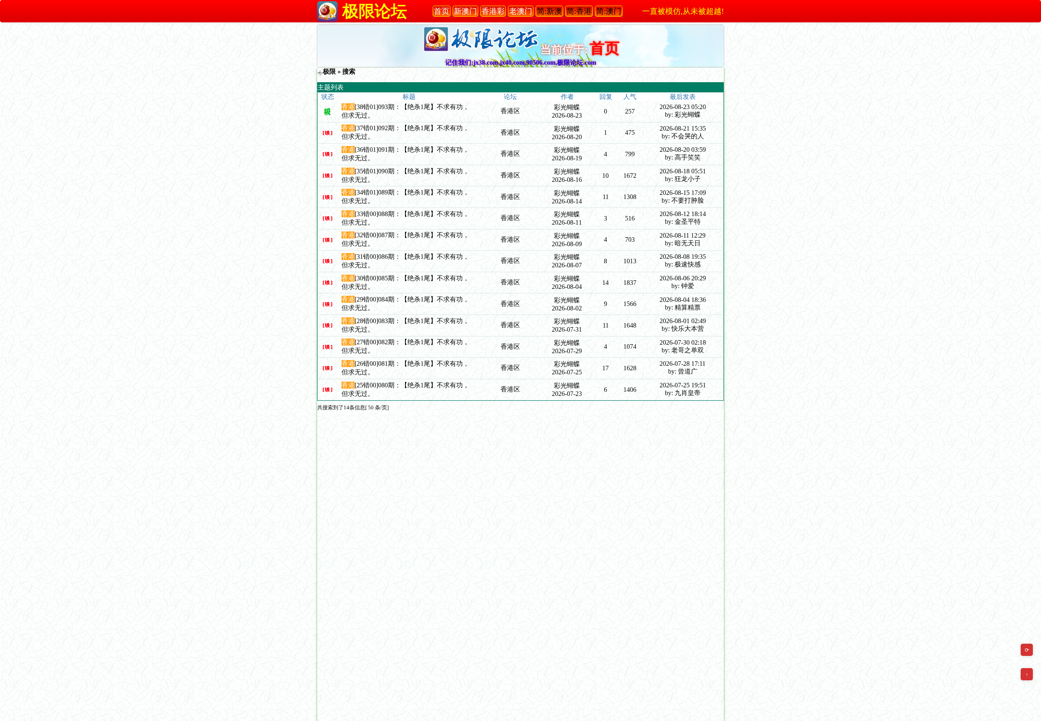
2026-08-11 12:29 (683, 235)
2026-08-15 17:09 (683, 192)
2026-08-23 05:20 (683, 106)
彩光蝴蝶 (567, 107)
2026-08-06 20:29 (683, 278)
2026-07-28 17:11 (683, 363)
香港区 (510, 110)
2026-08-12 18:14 (683, 213)
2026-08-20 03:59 (683, 149)
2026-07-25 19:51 (683, 385)
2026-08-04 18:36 (683, 299)
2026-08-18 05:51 (683, 171)
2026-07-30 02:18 (683, 342)
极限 (329, 71)
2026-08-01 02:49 (683, 320)
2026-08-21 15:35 (683, 128)
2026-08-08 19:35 (683, 256)
